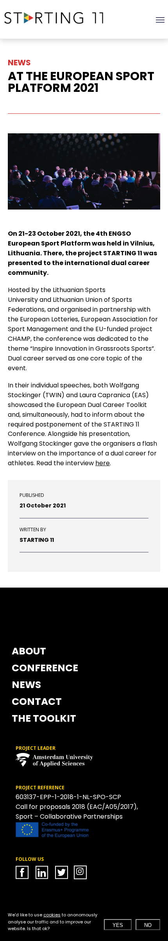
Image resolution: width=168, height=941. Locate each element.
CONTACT (37, 702)
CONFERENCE (45, 669)
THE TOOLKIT (44, 719)
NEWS (26, 686)
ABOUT (29, 652)
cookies (52, 915)
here (102, 463)
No (148, 925)
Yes (118, 925)
